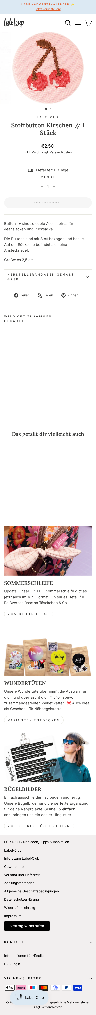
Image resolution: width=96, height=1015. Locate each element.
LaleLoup (48, 117)
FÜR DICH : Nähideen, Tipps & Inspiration (36, 842)
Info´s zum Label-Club (21, 858)
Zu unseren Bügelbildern (39, 826)
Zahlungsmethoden (19, 883)
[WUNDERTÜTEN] (48, 651)
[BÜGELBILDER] (48, 757)
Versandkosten (61, 152)
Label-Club (12, 850)
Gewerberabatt (16, 867)
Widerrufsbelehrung (19, 908)
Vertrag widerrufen (27, 926)
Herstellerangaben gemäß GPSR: (41, 277)
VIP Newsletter (23, 978)
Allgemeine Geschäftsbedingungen (31, 891)
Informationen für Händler (24, 956)
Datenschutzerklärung (21, 899)
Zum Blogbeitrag (28, 614)
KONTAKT (14, 942)
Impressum (13, 916)
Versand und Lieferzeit (22, 875)
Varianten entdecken (34, 720)
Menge (48, 177)
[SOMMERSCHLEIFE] (48, 551)
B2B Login (12, 964)
